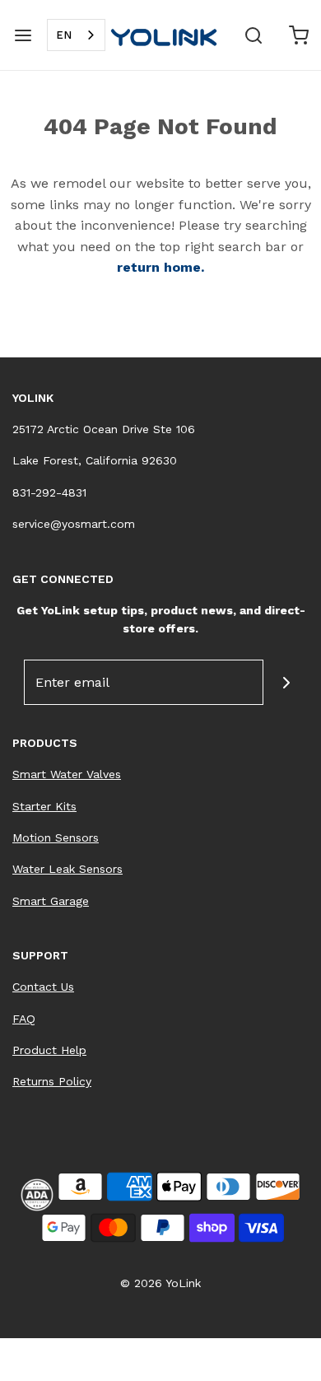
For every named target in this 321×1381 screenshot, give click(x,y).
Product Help (49, 1050)
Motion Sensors (55, 837)
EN (64, 35)
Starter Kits (44, 806)
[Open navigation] (22, 35)
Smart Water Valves (66, 774)
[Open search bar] (253, 35)
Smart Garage (50, 900)
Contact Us (43, 986)
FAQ (23, 1018)
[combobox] (76, 35)
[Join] (286, 682)
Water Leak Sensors (67, 868)
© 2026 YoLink (160, 1283)
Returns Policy (51, 1081)
